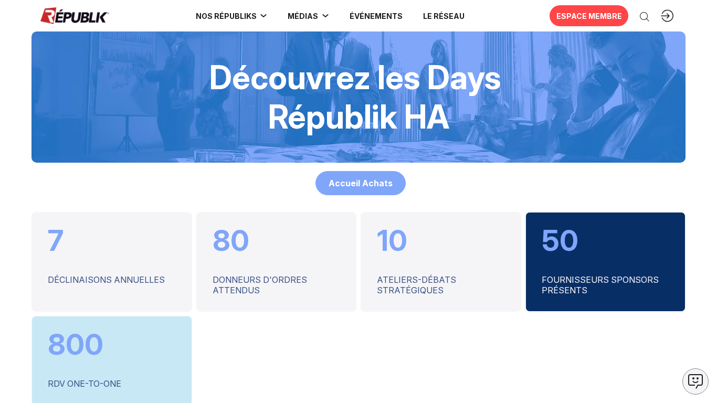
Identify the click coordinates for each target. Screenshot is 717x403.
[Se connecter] (667, 15)
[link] (231, 15)
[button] (376, 15)
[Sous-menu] (263, 15)
